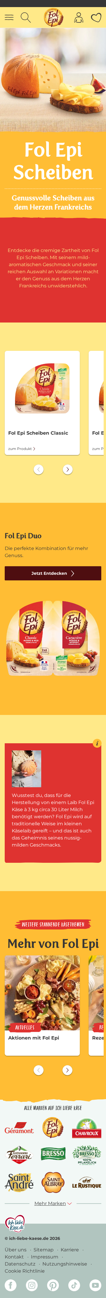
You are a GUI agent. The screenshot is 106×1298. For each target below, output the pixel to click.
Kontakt (15, 1257)
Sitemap (44, 1250)
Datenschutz (21, 1264)
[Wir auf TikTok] (74, 1286)
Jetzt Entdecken (49, 573)
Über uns (16, 1250)
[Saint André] (19, 1182)
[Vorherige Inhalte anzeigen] (39, 469)
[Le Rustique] (86, 1182)
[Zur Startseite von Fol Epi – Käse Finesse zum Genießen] (53, 17)
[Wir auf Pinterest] (53, 1286)
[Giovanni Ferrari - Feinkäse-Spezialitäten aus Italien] (19, 1155)
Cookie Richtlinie (25, 1271)
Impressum (45, 1257)
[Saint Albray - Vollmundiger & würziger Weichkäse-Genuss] (53, 1182)
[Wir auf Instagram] (32, 1286)
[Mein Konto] (79, 17)
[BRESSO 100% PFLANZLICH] (86, 1155)
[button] (53, 1203)
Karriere (70, 1250)
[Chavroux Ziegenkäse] (86, 1127)
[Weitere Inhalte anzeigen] (68, 469)
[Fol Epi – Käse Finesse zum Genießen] (53, 1127)
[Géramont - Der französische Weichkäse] (19, 1127)
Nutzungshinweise (65, 1264)
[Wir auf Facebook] (10, 1286)
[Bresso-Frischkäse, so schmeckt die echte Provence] (53, 1155)
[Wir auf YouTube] (95, 1286)
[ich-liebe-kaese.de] (15, 1223)
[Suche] (26, 17)
